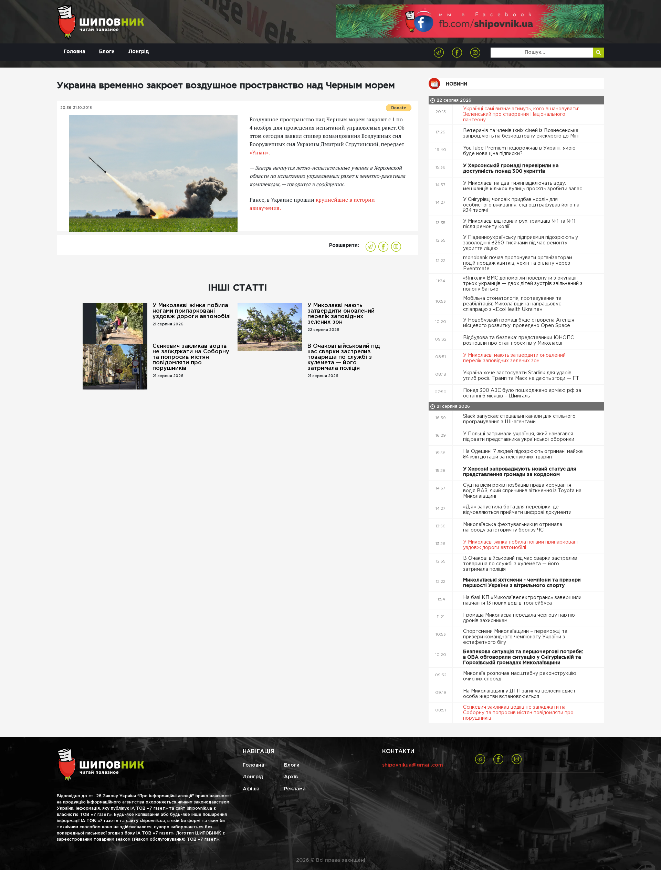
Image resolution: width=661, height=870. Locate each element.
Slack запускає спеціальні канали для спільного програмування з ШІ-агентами (519, 419)
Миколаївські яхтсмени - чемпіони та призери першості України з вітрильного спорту (522, 583)
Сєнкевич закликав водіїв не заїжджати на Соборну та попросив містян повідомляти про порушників (191, 357)
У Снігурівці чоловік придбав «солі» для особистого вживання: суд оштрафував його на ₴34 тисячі (521, 205)
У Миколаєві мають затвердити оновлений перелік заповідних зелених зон (341, 314)
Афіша (251, 789)
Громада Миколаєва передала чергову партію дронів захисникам (519, 618)
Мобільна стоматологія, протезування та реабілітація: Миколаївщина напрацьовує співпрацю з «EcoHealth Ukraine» (512, 304)
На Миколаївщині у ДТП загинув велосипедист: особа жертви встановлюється (520, 694)
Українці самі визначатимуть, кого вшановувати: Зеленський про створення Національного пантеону (521, 114)
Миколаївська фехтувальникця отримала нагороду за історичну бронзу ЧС (512, 527)
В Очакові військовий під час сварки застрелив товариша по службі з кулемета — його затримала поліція (343, 357)
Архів (291, 777)
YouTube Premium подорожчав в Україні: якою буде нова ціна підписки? (519, 151)
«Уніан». (260, 152)
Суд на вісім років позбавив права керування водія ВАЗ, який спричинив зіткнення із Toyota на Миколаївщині (522, 490)
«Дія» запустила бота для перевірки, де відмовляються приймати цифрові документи (518, 510)
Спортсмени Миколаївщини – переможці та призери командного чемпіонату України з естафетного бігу (515, 637)
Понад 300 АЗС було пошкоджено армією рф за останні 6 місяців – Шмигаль (522, 393)
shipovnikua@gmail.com (412, 765)
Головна (74, 52)
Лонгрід (138, 52)
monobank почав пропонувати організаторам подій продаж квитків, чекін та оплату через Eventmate (517, 263)
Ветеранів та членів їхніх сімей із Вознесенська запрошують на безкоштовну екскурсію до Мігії (522, 133)
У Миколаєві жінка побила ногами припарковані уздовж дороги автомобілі (192, 311)
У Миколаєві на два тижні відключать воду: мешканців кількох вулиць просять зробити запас (523, 186)
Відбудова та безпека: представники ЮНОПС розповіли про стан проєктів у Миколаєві (518, 340)
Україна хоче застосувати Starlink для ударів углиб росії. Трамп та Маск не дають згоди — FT (522, 376)
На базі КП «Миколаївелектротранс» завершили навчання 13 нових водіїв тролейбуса (522, 600)
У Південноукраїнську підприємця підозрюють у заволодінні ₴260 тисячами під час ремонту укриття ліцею (520, 243)
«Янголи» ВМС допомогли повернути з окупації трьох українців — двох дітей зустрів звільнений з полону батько (523, 283)
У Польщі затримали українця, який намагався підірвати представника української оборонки (519, 437)
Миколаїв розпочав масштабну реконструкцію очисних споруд (519, 676)
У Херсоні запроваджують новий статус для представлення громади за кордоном (519, 472)
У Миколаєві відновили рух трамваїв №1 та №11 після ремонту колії (519, 224)
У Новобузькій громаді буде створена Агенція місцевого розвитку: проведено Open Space (518, 323)
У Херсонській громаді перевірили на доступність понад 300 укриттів (511, 168)
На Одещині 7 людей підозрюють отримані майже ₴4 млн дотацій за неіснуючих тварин (523, 454)
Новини (456, 84)
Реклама (295, 789)
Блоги (107, 52)
